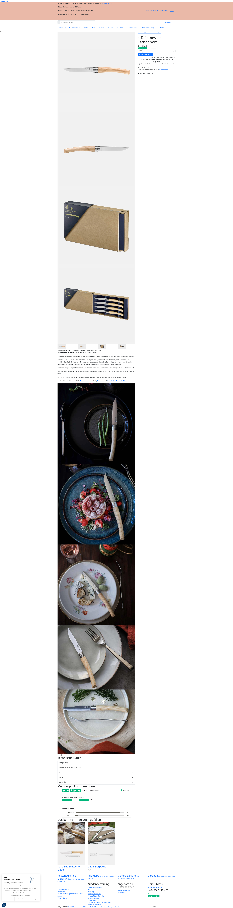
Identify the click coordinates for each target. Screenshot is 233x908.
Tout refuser (8, 899)
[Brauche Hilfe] (0, 31)
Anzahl (140, 51)
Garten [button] (101, 28)
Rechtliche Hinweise (75, 907)
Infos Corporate (63, 889)
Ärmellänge (63, 782)
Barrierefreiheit (90, 907)
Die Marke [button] (160, 28)
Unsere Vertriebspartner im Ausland (70, 894)
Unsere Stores (62, 898)
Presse (60, 896)
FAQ (89, 889)
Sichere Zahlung (93, 898)
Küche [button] (86, 28)
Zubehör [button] (120, 28)
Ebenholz (100, 381)
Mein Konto (167, 22)
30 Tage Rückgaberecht (96, 896)
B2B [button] (166, 11)
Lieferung (91, 892)
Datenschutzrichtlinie (95, 905)
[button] (4, 905)
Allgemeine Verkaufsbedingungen (99, 903)
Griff (61, 772)
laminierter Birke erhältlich (117, 381)
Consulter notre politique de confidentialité (14, 893)
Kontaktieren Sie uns (95, 887)
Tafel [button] (93, 28)
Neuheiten (62, 28)
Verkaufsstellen (150, 11)
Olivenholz (84, 381)
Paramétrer (21, 899)
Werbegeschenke (124, 890)
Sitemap (98, 907)
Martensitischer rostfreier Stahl (70, 768)
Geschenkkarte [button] (132, 28)
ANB (83, 907)
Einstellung (61, 892)
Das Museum (160, 11)
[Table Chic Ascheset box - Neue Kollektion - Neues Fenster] (62, 346)
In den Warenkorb (145, 54)
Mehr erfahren (107, 3)
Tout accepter (34, 899)
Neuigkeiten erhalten (155, 887)
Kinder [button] (110, 28)
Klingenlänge (63, 763)
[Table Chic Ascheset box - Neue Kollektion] (96, 424)
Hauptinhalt (4, 1)
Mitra (61, 777)
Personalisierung (148, 28)
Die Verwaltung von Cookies (110, 907)
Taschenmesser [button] (74, 28)
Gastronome (122, 893)
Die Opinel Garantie (94, 894)
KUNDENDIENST (93, 900)
